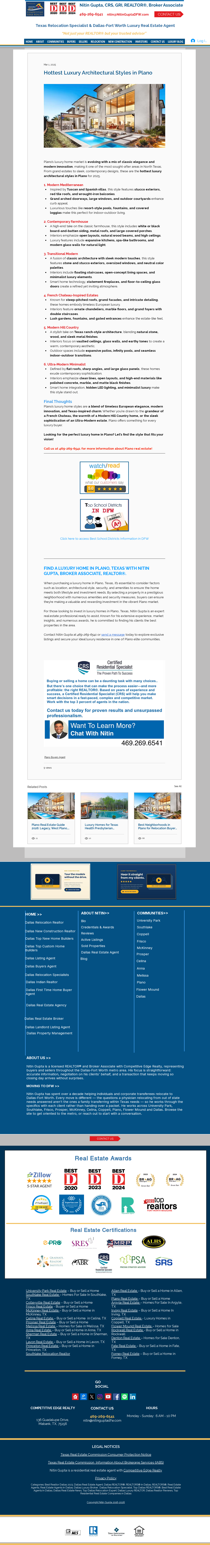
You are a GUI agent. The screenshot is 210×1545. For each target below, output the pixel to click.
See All (178, 786)
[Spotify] (124, 1396)
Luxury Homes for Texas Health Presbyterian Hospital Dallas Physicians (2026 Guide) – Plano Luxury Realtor (104, 826)
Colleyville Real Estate (43, 1303)
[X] (91, 1396)
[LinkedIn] (132, 1396)
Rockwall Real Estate (127, 1330)
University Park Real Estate (46, 1291)
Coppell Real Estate (126, 1318)
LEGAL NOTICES (106, 1446)
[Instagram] (100, 1396)
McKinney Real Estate (42, 1310)
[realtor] (75, 1396)
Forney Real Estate (125, 1354)
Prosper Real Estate (41, 1322)
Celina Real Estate (40, 1318)
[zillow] (83, 1396)
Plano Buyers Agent (54, 757)
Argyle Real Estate (125, 1303)
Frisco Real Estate (39, 1306)
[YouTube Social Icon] (108, 1396)
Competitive (133, 1470)
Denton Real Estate (126, 1338)
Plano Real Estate (124, 1299)
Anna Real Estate (39, 1330)
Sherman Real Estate (41, 1334)
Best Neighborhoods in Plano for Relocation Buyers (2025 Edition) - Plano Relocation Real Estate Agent (157, 826)
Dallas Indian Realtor (42, 982)
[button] (40, 41)
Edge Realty (152, 1470)
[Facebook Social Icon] (116, 1396)
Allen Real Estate (124, 1291)
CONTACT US (102, 1408)
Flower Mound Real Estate (131, 1326)
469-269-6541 (91, 14)
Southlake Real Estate (43, 1295)
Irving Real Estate (124, 1310)
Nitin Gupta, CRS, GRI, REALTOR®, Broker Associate (131, 5)
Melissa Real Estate (41, 1326)
